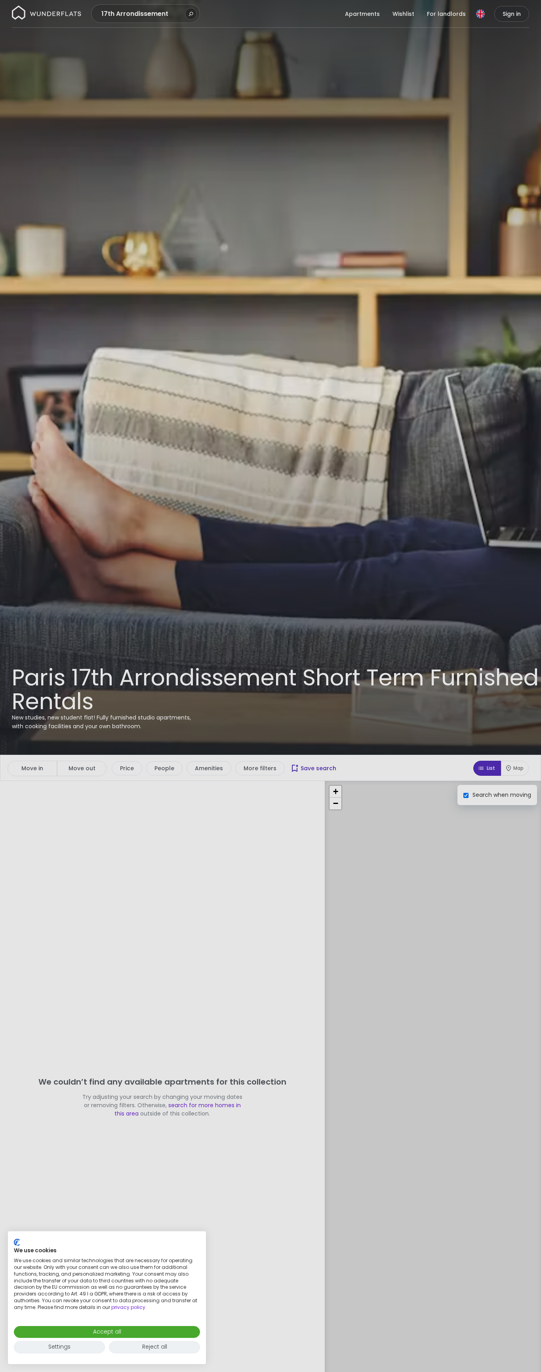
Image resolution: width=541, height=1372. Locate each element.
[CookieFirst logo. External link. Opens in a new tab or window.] (17, 1242)
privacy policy (128, 1307)
